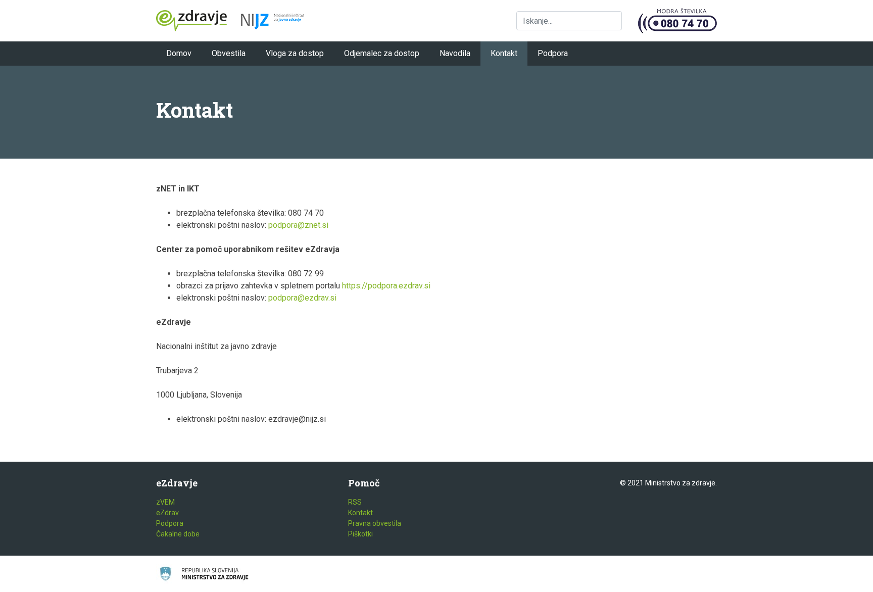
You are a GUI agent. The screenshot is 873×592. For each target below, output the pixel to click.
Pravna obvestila (374, 523)
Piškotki (360, 534)
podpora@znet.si (298, 225)
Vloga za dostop (295, 53)
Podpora (553, 53)
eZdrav (167, 513)
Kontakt (504, 53)
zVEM (165, 502)
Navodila (455, 53)
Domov (178, 53)
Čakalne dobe (178, 534)
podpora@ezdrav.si (302, 298)
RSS (355, 502)
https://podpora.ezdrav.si (386, 285)
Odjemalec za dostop (381, 53)
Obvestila (229, 53)
